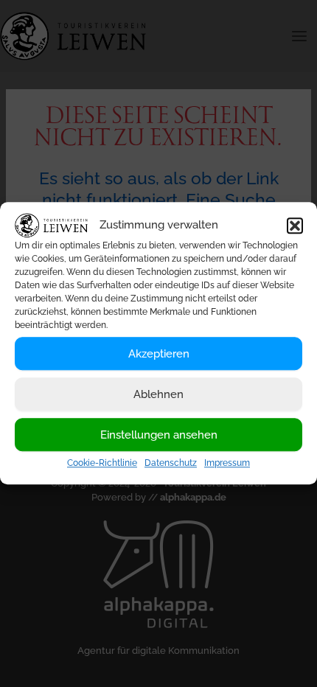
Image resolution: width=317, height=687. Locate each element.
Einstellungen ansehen (158, 435)
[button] (295, 225)
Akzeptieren (158, 353)
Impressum (227, 463)
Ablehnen (158, 394)
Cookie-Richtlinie (102, 463)
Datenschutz (170, 463)
